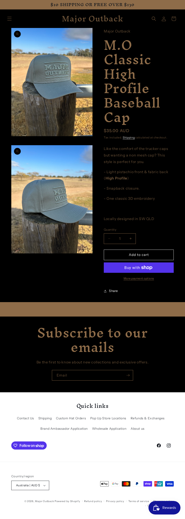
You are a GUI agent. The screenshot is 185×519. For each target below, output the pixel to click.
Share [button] (113, 291)
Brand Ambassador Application (64, 429)
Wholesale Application (109, 429)
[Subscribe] (128, 375)
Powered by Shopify (67, 501)
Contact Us (25, 418)
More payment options (139, 278)
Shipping (129, 137)
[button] (9, 19)
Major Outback (44, 501)
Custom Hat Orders (71, 418)
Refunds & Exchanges (148, 418)
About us (138, 429)
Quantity (110, 229)
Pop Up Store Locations (108, 418)
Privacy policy (115, 501)
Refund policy (93, 501)
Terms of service (138, 501)
